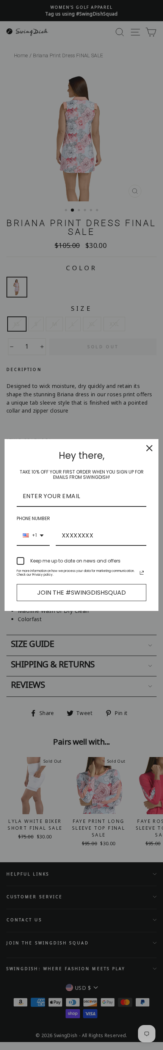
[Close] (149, 448)
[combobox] (33, 536)
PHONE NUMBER (33, 518)
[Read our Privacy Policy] (141, 572)
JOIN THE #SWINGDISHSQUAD (81, 592)
